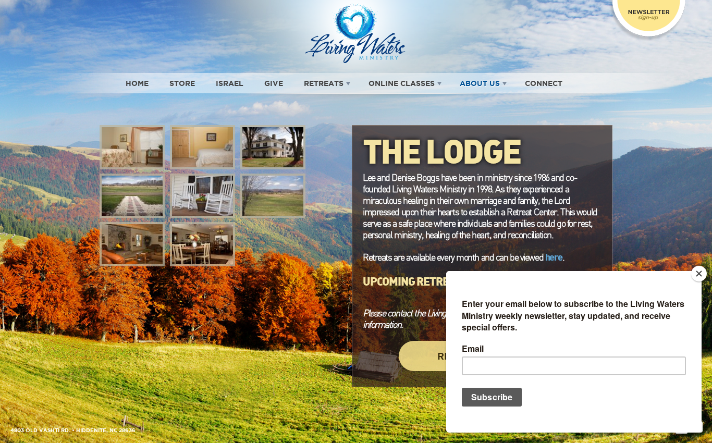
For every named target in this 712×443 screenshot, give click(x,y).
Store (182, 83)
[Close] (699, 273)
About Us (480, 83)
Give (273, 83)
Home (137, 83)
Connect (543, 83)
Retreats (323, 83)
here (553, 257)
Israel (229, 83)
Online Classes (402, 83)
